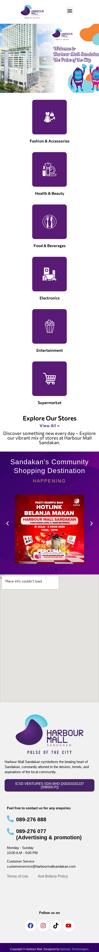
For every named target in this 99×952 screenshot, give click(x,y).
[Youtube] (68, 925)
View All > (49, 425)
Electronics (50, 298)
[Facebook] (30, 925)
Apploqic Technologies (74, 949)
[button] (69, 11)
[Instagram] (43, 925)
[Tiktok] (56, 925)
